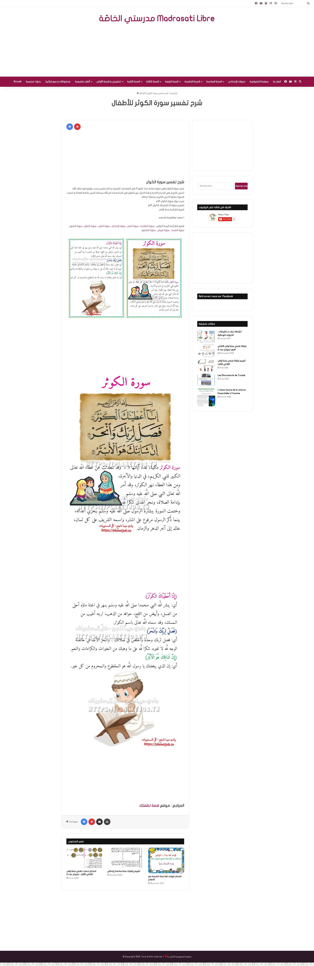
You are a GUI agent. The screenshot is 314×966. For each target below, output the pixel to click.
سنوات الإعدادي (236, 81)
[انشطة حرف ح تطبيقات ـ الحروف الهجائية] (206, 336)
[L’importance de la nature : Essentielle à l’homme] (206, 397)
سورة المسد (177, 230)
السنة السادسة (214, 81)
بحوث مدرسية (33, 81)
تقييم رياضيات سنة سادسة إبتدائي (123, 871)
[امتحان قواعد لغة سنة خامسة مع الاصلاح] (166, 860)
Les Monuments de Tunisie (231, 375)
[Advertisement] (157, 50)
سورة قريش (163, 230)
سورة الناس (104, 226)
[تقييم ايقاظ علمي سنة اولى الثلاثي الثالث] (206, 365)
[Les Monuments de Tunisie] (206, 380)
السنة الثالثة (152, 81)
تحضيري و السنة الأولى (108, 81)
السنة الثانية (133, 81)
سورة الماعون (148, 230)
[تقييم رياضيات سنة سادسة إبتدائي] (125, 858)
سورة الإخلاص (119, 226)
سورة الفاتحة (147, 226)
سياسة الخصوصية (259, 81)
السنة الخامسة (192, 81)
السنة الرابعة (171, 81)
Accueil (17, 81)
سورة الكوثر (90, 226)
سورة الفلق (76, 226)
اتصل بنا (277, 81)
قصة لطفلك (149, 806)
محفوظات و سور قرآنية (57, 81)
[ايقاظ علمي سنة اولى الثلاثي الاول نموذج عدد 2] (206, 351)
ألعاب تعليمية (82, 81)
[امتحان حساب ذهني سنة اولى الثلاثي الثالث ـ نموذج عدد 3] (84, 858)
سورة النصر (133, 226)
